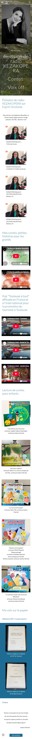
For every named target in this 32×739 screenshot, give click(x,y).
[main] (16, 50)
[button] (2, 2)
